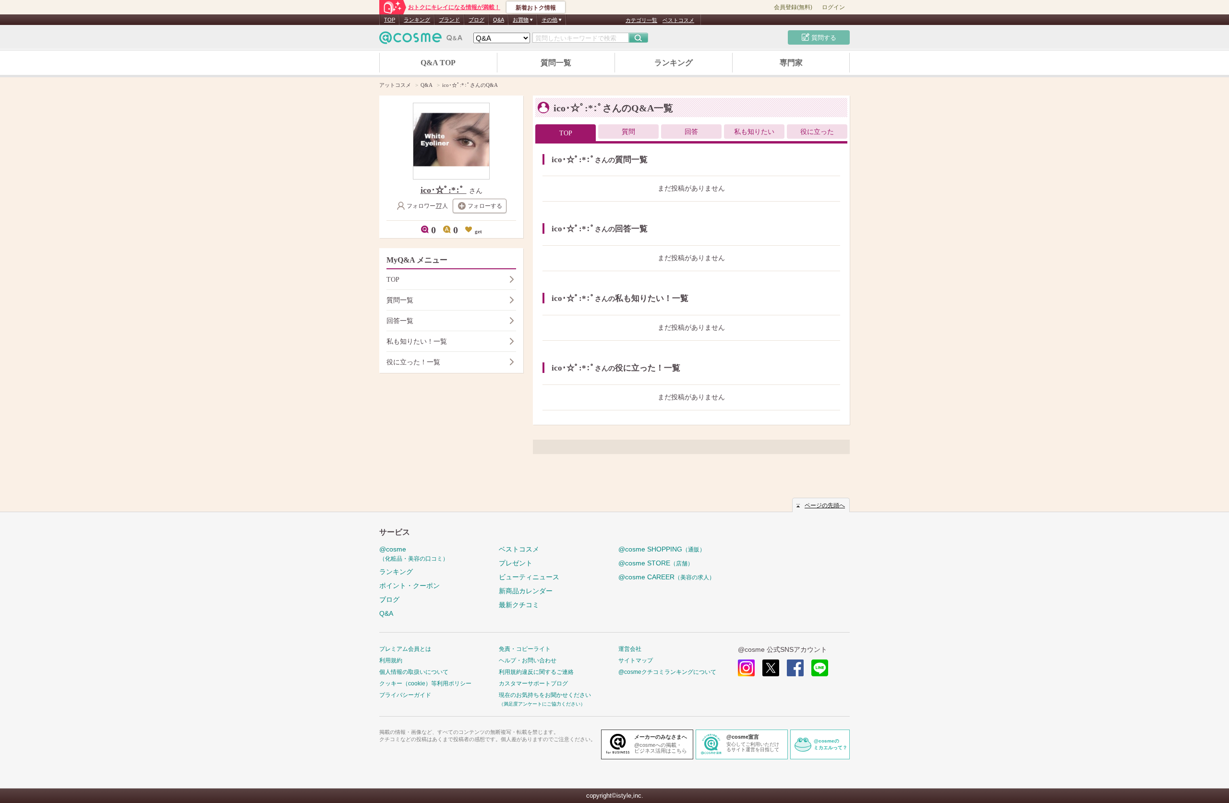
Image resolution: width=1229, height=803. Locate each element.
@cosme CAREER (666, 577)
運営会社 (629, 649)
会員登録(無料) (793, 7)
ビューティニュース (529, 577)
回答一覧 (399, 320)
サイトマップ (635, 660)
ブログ (476, 20)
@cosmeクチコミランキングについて (667, 672)
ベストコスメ (678, 20)
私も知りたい (754, 131)
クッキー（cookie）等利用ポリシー (425, 683)
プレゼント (515, 563)
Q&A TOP (438, 63)
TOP (389, 20)
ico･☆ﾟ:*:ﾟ (444, 190)
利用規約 (390, 660)
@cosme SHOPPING (661, 549)
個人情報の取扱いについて (413, 672)
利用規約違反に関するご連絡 (536, 672)
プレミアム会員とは (405, 649)
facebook (795, 667)
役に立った (817, 131)
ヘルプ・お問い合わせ (527, 660)
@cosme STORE (655, 563)
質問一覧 (556, 63)
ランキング (417, 20)
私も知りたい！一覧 (416, 341)
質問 (628, 131)
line (819, 667)
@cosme (413, 553)
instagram (746, 667)
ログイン (833, 7)
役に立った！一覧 (413, 362)
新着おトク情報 (536, 7)
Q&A (498, 20)
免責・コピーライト (525, 649)
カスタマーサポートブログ (533, 683)
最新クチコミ (519, 605)
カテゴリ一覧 (641, 20)
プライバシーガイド (405, 695)
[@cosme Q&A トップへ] (421, 40)
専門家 (791, 63)
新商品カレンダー (526, 591)
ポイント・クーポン (409, 585)
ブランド (449, 20)
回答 (691, 131)
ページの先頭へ (825, 505)
